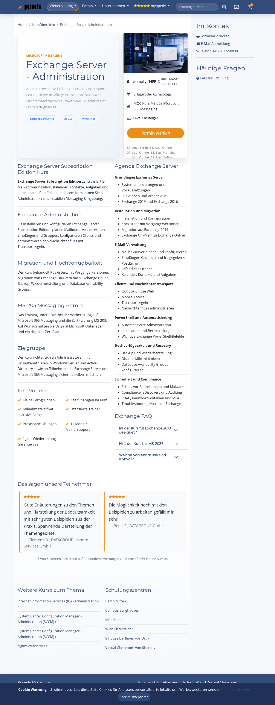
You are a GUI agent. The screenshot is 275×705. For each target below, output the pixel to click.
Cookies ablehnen (235, 689)
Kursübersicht (43, 24)
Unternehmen (113, 5)
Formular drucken (215, 36)
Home (23, 24)
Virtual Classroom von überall (129, 647)
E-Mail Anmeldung (215, 43)
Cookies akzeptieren (134, 697)
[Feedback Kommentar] (236, 7)
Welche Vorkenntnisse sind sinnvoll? (142, 457)
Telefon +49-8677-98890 (218, 51)
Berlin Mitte (115, 601)
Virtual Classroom (222, 682)
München (113, 619)
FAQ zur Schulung (214, 78)
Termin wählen (155, 133)
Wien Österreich (118, 629)
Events (87, 5)
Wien (200, 682)
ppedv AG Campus (35, 682)
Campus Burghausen (122, 610)
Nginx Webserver (32, 646)
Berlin (186, 682)
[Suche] (224, 7)
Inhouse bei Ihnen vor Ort (126, 638)
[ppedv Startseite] (30, 7)
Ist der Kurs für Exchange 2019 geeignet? (145, 430)
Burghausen (167, 682)
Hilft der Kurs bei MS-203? (141, 444)
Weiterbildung (61, 5)
